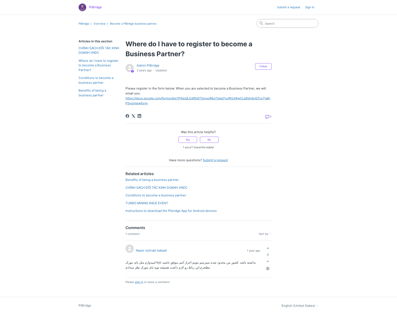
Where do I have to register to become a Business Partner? (98, 65)
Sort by (264, 233)
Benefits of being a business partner (92, 92)
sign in (139, 282)
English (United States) (299, 305)
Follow (263, 66)
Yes (188, 139)
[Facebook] (127, 116)
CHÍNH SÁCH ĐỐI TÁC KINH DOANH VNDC (99, 50)
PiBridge (84, 23)
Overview (99, 23)
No (209, 139)
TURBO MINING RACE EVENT (147, 203)
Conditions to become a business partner (96, 80)
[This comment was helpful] (267, 248)
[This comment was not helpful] (267, 261)
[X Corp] (133, 116)
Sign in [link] (309, 7)
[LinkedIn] (139, 116)
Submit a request (288, 7)
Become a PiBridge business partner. (133, 23)
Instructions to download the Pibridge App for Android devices (171, 211)
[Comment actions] (267, 268)
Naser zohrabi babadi (151, 250)
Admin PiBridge (148, 65)
